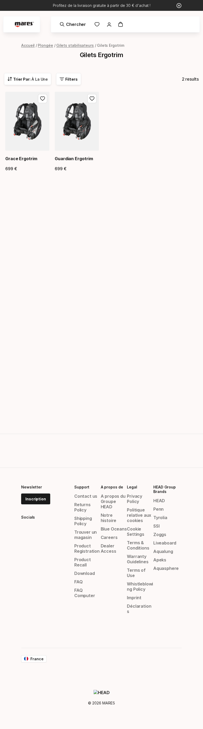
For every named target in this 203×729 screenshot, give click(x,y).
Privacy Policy (134, 498)
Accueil (28, 45)
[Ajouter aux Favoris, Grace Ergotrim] (42, 98)
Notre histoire (109, 518)
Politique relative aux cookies (139, 515)
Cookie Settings (135, 531)
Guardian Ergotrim (74, 158)
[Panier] (120, 24)
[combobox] (27, 79)
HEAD (159, 500)
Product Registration (87, 548)
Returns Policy (82, 507)
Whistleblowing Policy (140, 586)
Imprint (134, 597)
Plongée (45, 45)
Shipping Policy (83, 521)
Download (84, 573)
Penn (158, 509)
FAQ (78, 581)
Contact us (85, 496)
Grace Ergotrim (21, 158)
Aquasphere (166, 568)
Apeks (159, 559)
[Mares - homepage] (24, 24)
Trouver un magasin (85, 534)
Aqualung (163, 551)
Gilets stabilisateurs (75, 45)
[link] (97, 24)
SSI (156, 526)
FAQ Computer (84, 593)
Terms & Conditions (138, 545)
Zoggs (159, 534)
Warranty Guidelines (137, 559)
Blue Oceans (114, 529)
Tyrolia (160, 517)
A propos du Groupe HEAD (113, 501)
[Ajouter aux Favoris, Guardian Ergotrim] (92, 98)
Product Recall (82, 562)
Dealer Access (108, 548)
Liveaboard (164, 543)
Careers (109, 537)
